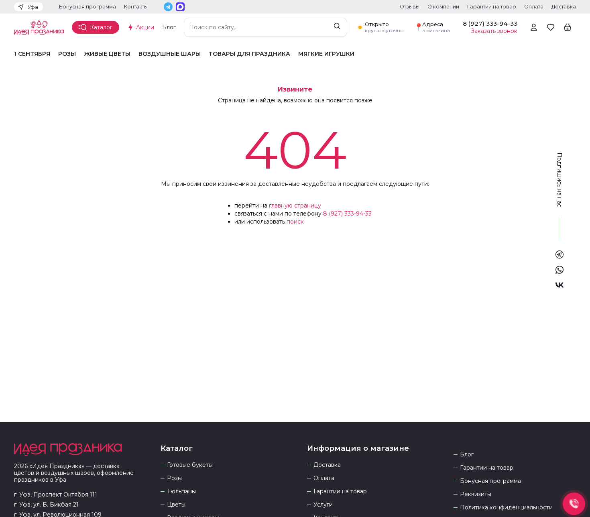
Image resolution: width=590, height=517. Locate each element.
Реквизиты (475, 494)
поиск (295, 221)
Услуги (323, 504)
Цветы (176, 504)
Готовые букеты (190, 465)
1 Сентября (32, 54)
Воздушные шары (169, 54)
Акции (145, 27)
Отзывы (409, 7)
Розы (67, 54)
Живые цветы (107, 54)
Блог (169, 27)
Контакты (136, 7)
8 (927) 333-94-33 (347, 213)
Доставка (563, 7)
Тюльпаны (181, 491)
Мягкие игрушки (326, 54)
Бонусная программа (87, 7)
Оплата (533, 7)
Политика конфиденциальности (506, 507)
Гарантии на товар (491, 7)
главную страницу (295, 205)
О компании (443, 7)
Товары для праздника (249, 54)
